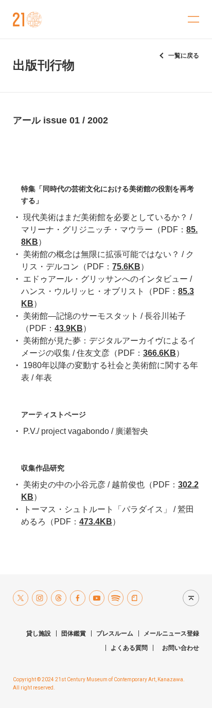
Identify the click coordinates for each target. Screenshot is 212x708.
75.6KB (126, 266)
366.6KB (159, 353)
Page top (188, 598)
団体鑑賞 (73, 633)
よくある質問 (129, 647)
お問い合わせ (180, 647)
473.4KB (95, 521)
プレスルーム (114, 633)
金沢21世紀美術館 (27, 19)
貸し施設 (38, 633)
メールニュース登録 (171, 633)
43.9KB (69, 328)
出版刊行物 (44, 65)
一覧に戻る (183, 55)
